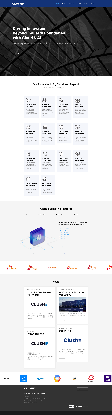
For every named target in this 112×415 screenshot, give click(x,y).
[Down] (13, 55)
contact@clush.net (32, 402)
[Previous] (5, 39)
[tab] (30, 215)
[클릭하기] (29, 324)
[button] (63, 3)
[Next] (107, 39)
